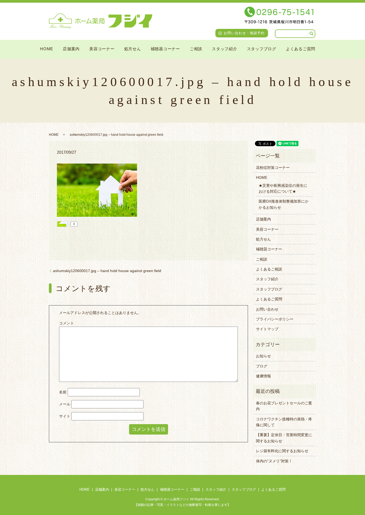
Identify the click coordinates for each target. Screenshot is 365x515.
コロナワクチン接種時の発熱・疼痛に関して (284, 422)
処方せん (132, 48)
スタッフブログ (261, 48)
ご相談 (196, 48)
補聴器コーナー (165, 48)
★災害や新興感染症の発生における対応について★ (283, 188)
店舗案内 (71, 48)
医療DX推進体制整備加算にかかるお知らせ (284, 204)
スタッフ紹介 (224, 48)
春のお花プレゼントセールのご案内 (284, 406)
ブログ (261, 366)
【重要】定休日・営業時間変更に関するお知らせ (284, 438)
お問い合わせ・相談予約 (244, 33)
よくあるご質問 (300, 48)
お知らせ (263, 356)
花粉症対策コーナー (273, 167)
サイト (64, 416)
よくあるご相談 (269, 269)
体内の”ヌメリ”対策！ (274, 461)
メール (64, 404)
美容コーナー (102, 48)
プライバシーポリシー (274, 319)
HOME (46, 48)
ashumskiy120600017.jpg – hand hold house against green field (107, 271)
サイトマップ (267, 329)
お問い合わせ (267, 309)
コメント (66, 323)
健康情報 (263, 376)
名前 (63, 392)
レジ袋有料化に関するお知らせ (282, 451)
